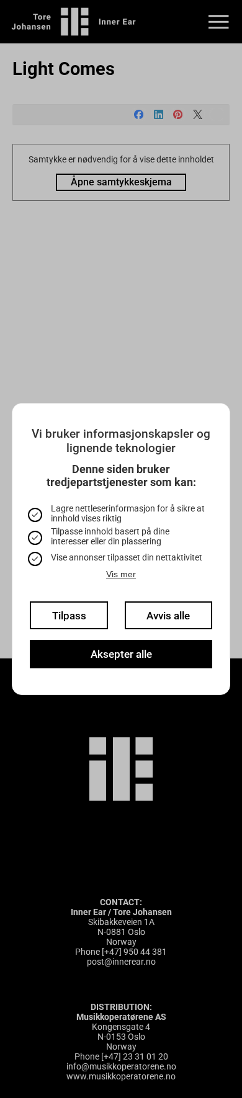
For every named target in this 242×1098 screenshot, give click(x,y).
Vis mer (121, 574)
